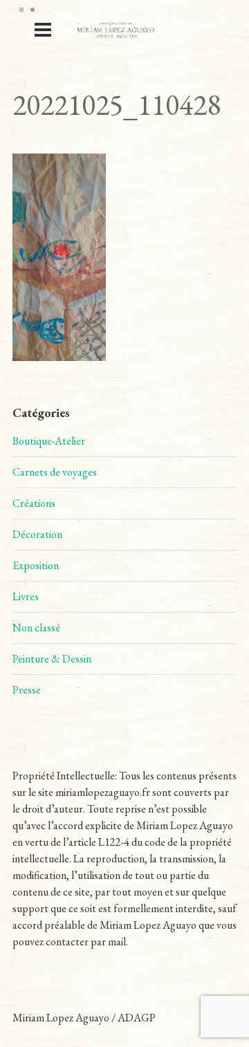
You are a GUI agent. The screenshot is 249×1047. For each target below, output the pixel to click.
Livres (25, 596)
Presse (26, 690)
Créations (33, 503)
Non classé (36, 627)
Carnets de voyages (54, 472)
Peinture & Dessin (51, 658)
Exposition (35, 565)
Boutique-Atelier (48, 441)
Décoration (37, 534)
